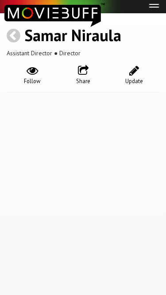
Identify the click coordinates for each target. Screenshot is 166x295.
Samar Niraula (72, 35)
